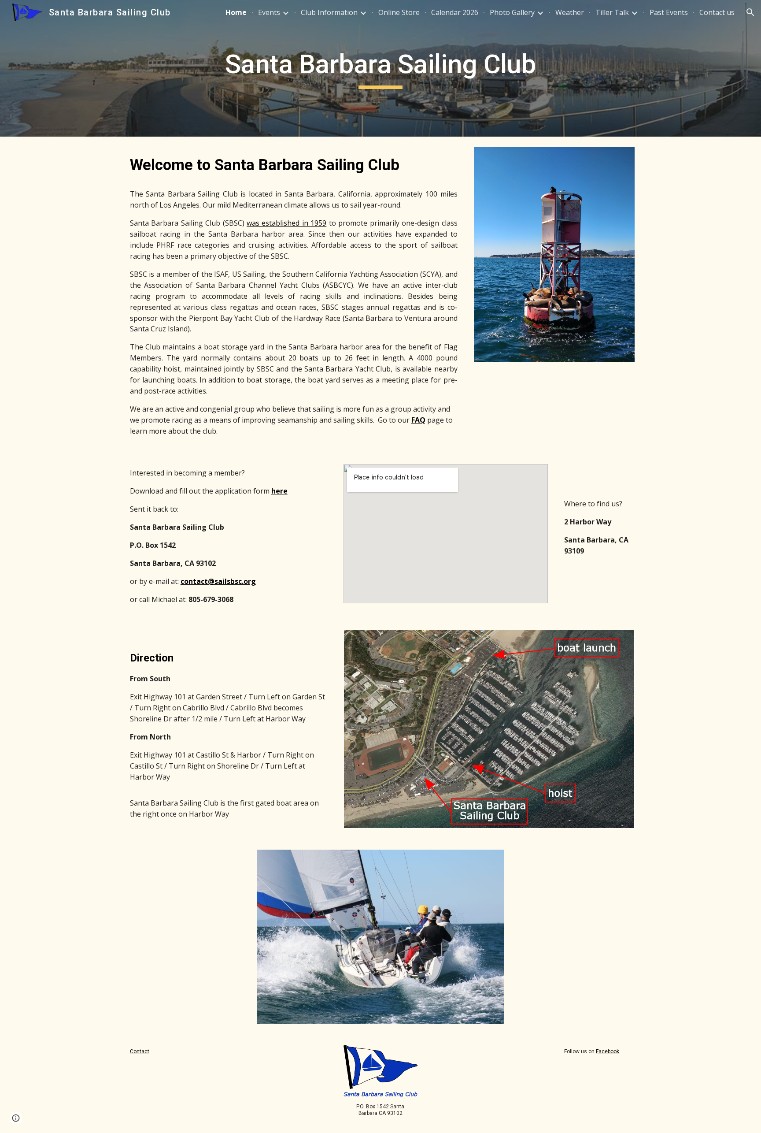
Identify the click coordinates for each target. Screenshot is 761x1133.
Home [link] (236, 12)
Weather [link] (569, 12)
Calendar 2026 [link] (454, 12)
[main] (380, 68)
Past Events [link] (669, 12)
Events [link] (269, 12)
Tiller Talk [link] (612, 12)
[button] (750, 12)
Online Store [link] (399, 12)
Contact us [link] (717, 12)
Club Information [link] (329, 12)
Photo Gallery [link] (512, 12)
